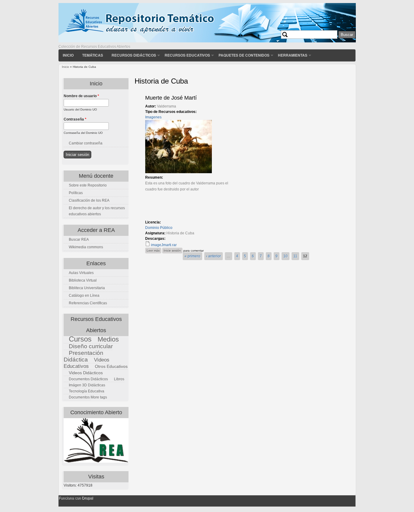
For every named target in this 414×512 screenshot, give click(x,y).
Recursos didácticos (134, 55)
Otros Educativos (111, 366)
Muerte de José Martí (171, 98)
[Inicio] (207, 41)
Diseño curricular (91, 346)
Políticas (76, 193)
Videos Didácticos (86, 372)
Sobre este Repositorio (88, 185)
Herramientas (292, 55)
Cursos (80, 339)
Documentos (79, 397)
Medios (108, 339)
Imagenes (153, 117)
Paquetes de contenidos (244, 55)
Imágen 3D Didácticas (87, 385)
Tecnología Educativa (86, 391)
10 (285, 256)
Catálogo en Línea (84, 295)
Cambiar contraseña (85, 143)
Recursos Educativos (187, 55)
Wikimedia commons (86, 247)
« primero (192, 256)
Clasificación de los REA (89, 200)
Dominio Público (158, 228)
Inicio (68, 55)
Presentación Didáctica (83, 356)
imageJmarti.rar (164, 245)
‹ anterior (213, 256)
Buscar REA (79, 239)
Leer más (154, 250)
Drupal (87, 498)
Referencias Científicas (88, 303)
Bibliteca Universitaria (87, 288)
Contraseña (75, 119)
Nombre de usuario (81, 96)
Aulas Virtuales (81, 273)
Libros (119, 379)
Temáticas (92, 55)
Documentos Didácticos (88, 379)
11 (295, 256)
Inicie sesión (172, 250)
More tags (99, 397)
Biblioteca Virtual (83, 280)
